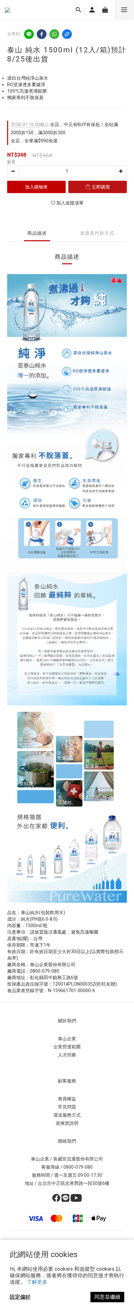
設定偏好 (20, 1297)
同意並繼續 (107, 1297)
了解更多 (37, 1282)
